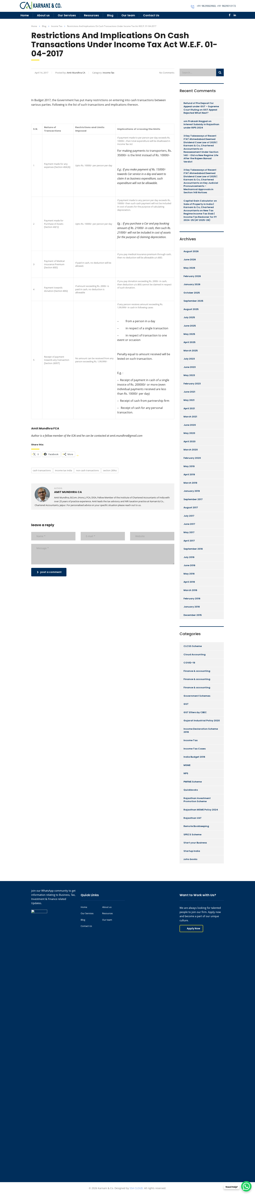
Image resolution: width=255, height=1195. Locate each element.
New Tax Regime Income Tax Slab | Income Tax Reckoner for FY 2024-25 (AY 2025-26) (200, 215)
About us (43, 15)
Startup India (192, 851)
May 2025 (189, 334)
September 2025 (193, 301)
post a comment (51, 572)
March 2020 (191, 449)
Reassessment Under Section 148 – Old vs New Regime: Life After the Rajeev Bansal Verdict (201, 156)
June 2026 (190, 259)
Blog (110, 15)
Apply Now (193, 928)
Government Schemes (197, 696)
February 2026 (192, 276)
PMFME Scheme (193, 781)
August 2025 (191, 309)
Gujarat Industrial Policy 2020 (202, 720)
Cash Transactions (42, 470)
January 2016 (192, 606)
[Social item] (229, 15)
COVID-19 (189, 662)
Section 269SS (110, 470)
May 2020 (189, 433)
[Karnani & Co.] (40, 5)
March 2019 (190, 482)
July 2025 (189, 317)
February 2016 (192, 598)
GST (186, 704)
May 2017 (189, 532)
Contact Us (151, 15)
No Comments (166, 72)
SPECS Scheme (192, 834)
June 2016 (189, 565)
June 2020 (190, 425)
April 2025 (190, 342)
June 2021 (189, 391)
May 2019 (189, 466)
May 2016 (189, 573)
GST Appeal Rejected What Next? (200, 111)
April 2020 (190, 441)
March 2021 (190, 416)
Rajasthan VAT (193, 818)
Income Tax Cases (195, 748)
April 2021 (189, 408)
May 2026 (189, 268)
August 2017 (191, 507)
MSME (187, 765)
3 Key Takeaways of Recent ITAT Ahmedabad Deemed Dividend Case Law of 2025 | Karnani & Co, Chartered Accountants (200, 142)
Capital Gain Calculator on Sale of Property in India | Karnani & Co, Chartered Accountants (200, 205)
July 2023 (189, 358)
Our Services (67, 15)
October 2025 (192, 292)
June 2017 (189, 524)
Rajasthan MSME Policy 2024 (201, 809)
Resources (91, 15)
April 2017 (189, 540)
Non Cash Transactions (87, 470)
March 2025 (191, 350)
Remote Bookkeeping (196, 826)
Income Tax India (63, 470)
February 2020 (192, 458)
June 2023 (190, 367)
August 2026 (191, 251)
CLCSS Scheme (193, 646)
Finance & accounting (197, 671)
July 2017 (189, 515)
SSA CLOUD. (136, 1188)
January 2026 (192, 284)
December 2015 (193, 615)
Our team (128, 15)
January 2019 (192, 491)
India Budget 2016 (194, 756)
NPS (186, 773)
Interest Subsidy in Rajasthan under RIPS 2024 (201, 126)
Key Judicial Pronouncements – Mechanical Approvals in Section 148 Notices (201, 187)
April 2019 (189, 474)
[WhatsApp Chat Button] (246, 1186)
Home (24, 15)
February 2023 (192, 383)
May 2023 (189, 375)
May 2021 (189, 400)
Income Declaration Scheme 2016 (201, 730)
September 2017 (193, 499)
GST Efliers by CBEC (195, 712)
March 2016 (190, 590)
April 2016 (189, 582)
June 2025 (190, 325)
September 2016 (193, 548)
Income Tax (191, 740)
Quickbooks (191, 790)
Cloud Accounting (195, 654)
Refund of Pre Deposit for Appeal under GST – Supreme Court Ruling (201, 106)
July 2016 (189, 557)
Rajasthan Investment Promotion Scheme (197, 800)
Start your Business (195, 842)
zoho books (190, 859)
